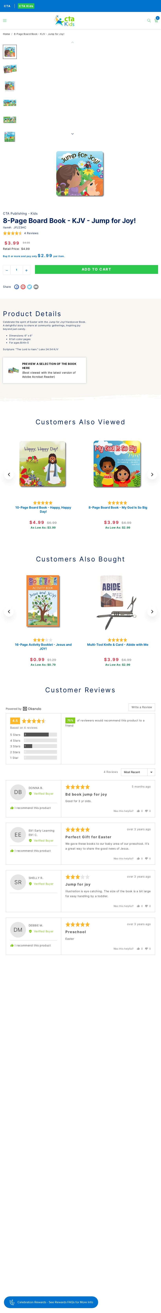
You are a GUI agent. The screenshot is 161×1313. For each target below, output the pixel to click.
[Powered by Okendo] (23, 708)
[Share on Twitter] (29, 286)
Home (6, 33)
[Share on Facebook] (16, 286)
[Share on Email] (36, 286)
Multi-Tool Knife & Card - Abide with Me (117, 645)
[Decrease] (7, 270)
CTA (7, 6)
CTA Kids (26, 6)
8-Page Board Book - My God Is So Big (118, 507)
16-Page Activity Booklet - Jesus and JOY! (43, 647)
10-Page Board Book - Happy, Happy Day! (43, 509)
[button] (5, 20)
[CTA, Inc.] (80, 20)
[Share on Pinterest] (23, 286)
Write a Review (142, 707)
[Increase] (26, 270)
